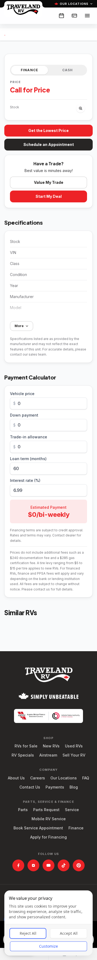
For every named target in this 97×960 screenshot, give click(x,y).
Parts (23, 809)
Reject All (28, 933)
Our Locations (74, 4)
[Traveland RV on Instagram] (33, 865)
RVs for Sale (26, 746)
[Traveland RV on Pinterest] (79, 865)
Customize (48, 946)
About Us (16, 778)
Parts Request (46, 809)
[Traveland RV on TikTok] (64, 865)
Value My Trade (48, 182)
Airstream (48, 755)
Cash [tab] (67, 70)
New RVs (51, 746)
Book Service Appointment (38, 828)
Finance (76, 828)
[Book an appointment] (61, 15)
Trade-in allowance (28, 437)
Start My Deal (49, 196)
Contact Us (29, 787)
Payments (55, 787)
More (19, 326)
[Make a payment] (74, 15)
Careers (37, 778)
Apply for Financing (48, 837)
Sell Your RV (74, 755)
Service (72, 809)
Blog (74, 787)
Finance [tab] (29, 70)
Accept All (69, 933)
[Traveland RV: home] (23, 9)
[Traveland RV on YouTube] (48, 865)
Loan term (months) (28, 458)
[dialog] (48, 923)
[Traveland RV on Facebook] (18, 865)
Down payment (24, 415)
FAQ (85, 778)
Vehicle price (22, 393)
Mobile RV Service (49, 818)
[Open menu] (87, 15)
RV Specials (23, 755)
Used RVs (74, 746)
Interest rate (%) (25, 480)
